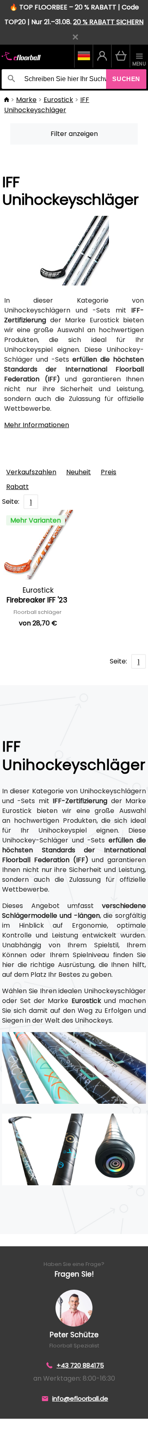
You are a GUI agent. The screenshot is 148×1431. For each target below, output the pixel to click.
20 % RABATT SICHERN (108, 22)
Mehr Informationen (36, 425)
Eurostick (58, 99)
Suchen (126, 78)
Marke (26, 99)
